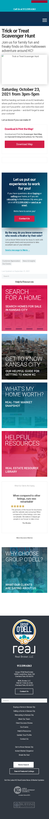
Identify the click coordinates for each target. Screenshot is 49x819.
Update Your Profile (24, 735)
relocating (12, 199)
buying (36, 193)
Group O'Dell (19, 19)
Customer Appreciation (11, 261)
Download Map (24, 144)
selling (14, 196)
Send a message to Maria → (17, 250)
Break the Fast (24, 755)
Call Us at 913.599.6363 (24, 9)
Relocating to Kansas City (24, 715)
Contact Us (24, 691)
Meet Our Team (24, 719)
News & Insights (29, 261)
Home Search (23, 765)
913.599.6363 (22, 202)
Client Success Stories (24, 723)
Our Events (6, 264)
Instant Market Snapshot (24, 751)
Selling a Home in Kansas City (24, 711)
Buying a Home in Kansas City (24, 707)
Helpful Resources (24, 731)
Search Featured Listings (24, 771)
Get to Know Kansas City (24, 747)
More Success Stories (24, 538)
